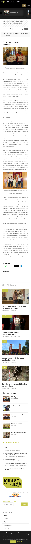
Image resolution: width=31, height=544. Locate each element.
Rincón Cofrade (7, 316)
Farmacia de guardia (8, 21)
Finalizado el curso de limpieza (19, 414)
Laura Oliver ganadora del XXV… (19, 432)
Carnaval (6, 528)
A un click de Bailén (14, 33)
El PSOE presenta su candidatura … (15, 11)
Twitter (22, 29)
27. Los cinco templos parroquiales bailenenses (16, 463)
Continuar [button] (13, 541)
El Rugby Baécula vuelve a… (18, 423)
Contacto (6, 26)
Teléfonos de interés (18, 23)
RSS (24, 5)
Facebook (25, 29)
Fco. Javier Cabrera (15, 336)
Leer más (19, 541)
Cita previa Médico (21, 21)
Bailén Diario (6, 33)
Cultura (5, 290)
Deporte (6, 522)
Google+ (27, 29)
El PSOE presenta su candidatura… (16, 397)
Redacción (13, 310)
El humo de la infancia (10, 459)
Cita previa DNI (7, 23)
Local (4, 341)
